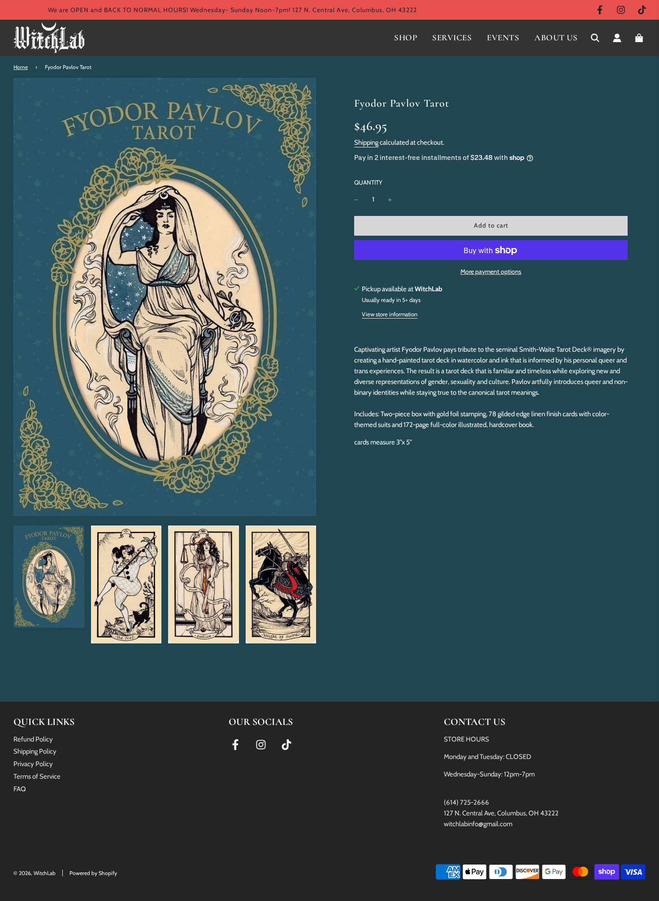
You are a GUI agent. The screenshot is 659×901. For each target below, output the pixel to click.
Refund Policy (33, 739)
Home (20, 67)
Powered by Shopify (93, 873)
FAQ (19, 789)
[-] (356, 199)
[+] (390, 199)
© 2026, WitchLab (34, 873)
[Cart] (640, 38)
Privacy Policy (33, 764)
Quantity (368, 182)
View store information (389, 314)
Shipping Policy (34, 751)
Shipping (366, 142)
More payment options (490, 272)
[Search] (595, 38)
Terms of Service (37, 776)
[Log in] (617, 38)
